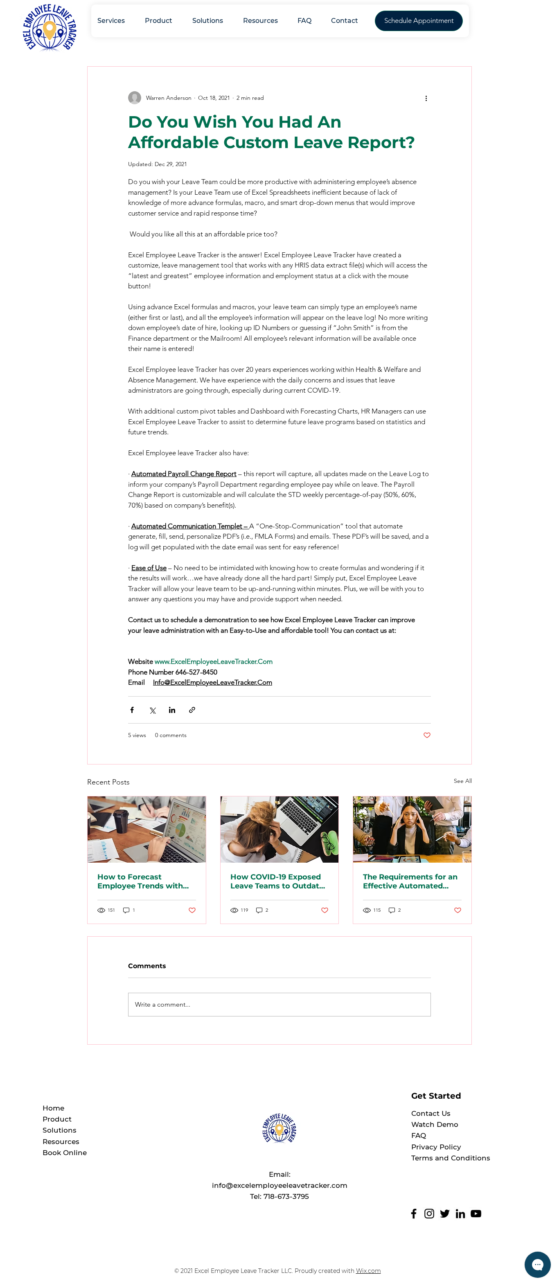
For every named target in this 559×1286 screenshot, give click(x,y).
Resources (61, 1142)
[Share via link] (192, 710)
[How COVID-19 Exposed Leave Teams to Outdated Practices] (280, 829)
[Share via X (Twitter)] (152, 710)
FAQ (418, 1135)
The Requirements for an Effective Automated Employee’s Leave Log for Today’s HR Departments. (410, 881)
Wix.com (368, 1271)
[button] (348, 20)
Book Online (65, 1153)
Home (53, 1108)
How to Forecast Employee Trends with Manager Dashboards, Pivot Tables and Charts (142, 881)
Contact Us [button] (431, 1113)
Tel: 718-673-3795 (279, 1196)
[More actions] (426, 98)
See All (463, 781)
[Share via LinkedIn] (172, 710)
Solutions (60, 1130)
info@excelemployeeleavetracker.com (279, 1185)
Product (57, 1119)
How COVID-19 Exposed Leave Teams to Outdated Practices (279, 881)
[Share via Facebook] (132, 710)
